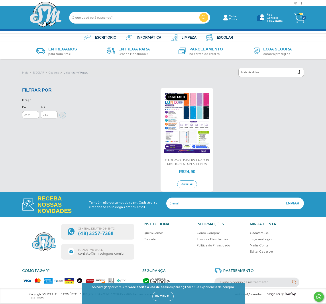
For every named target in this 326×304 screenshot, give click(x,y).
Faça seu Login (261, 239)
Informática (149, 37)
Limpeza (189, 37)
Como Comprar (208, 233)
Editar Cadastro (261, 252)
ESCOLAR (38, 72)
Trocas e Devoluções (212, 239)
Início (25, 72)
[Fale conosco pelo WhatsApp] (319, 297)
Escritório (105, 37)
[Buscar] (203, 17)
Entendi (163, 296)
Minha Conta (259, 245)
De (24, 107)
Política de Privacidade (213, 245)
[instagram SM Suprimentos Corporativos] (296, 3)
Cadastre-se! (259, 233)
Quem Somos (153, 233)
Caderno (54, 72)
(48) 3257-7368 (96, 233)
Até (43, 107)
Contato (149, 239)
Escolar (225, 37)
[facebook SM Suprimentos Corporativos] (301, 3)
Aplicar (62, 115)
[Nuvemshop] (249, 294)
